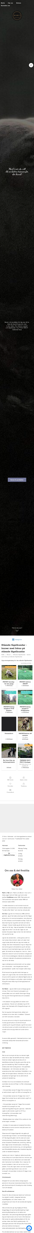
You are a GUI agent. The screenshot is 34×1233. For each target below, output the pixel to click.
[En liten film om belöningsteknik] (9, 751)
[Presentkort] (9, 724)
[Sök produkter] (31, 65)
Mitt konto (10, 780)
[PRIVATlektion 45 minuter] (25, 724)
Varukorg (23, 786)
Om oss (10, 3)
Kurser (9, 655)
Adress (18, 3)
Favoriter (10, 786)
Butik (2, 655)
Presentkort (10, 792)
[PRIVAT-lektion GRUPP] (25, 672)
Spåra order (23, 780)
